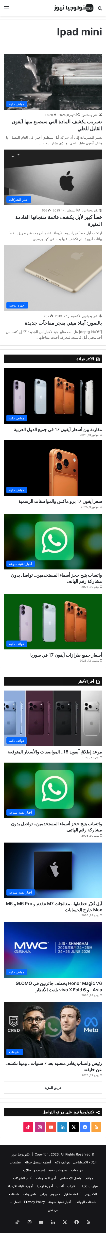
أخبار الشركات (23, 1178)
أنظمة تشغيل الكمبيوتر (66, 1194)
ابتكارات (72, 1186)
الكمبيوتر (91, 1194)
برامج (43, 1194)
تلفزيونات (29, 1194)
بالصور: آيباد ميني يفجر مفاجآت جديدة (63, 323)
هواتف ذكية (62, 1162)
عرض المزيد (53, 1088)
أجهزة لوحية (45, 1186)
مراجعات (77, 1170)
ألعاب (60, 1186)
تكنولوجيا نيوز (90, 115)
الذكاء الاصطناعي (85, 1162)
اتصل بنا (15, 1202)
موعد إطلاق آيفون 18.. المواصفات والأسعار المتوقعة (55, 751)
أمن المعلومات (46, 1178)
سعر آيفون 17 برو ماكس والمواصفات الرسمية (60, 501)
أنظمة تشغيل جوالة (37, 1162)
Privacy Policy (34, 1202)
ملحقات (14, 1194)
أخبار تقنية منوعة (59, 1202)
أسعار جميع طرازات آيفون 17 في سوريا (66, 655)
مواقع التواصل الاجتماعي (76, 1178)
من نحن (53, 1210)
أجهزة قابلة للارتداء (20, 1186)
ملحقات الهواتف (85, 1202)
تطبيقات (15, 1162)
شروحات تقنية (58, 1170)
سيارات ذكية (90, 1186)
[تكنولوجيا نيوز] (74, 7)
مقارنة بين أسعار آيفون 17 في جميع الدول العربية (58, 429)
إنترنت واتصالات (34, 1170)
